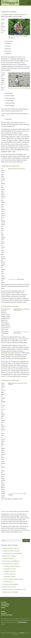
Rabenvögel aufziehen (10, 576)
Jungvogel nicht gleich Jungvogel (11, 550)
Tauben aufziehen (8, 581)
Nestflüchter (10, 134)
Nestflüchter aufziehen (9, 571)
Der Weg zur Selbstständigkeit (10, 584)
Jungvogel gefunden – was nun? (11, 548)
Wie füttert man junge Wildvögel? (11, 561)
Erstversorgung (10, 517)
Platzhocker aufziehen (9, 574)
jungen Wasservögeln (3, 487)
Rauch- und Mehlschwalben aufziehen (14, 579)
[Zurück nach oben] (15, 629)
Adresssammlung (20, 521)
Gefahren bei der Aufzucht (9, 586)
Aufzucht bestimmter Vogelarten (11, 563)
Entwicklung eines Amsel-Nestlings (13, 553)
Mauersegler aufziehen (10, 568)
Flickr (28, 88)
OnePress (22, 633)
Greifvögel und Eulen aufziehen (12, 566)
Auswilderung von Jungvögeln (10, 592)
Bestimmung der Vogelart (9, 556)
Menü (28, 2)
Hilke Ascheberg (20, 279)
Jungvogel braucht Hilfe (9, 558)
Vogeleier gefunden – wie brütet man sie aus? (14, 589)
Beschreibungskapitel (20, 358)
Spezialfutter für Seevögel (7, 352)
